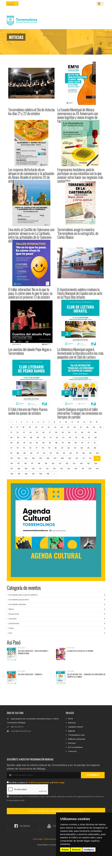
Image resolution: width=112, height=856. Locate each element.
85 (88, 448)
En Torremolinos (75, 747)
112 (90, 458)
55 (76, 437)
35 (37, 432)
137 (83, 468)
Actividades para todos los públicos (23, 595)
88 (18, 453)
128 (18, 468)
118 (39, 463)
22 (49, 427)
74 (18, 448)
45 (11, 437)
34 (30, 432)
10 (66, 422)
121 (60, 463)
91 (38, 453)
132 (47, 468)
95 (64, 453)
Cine (10, 633)
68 (69, 442)
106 (47, 458)
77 (36, 448)
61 (24, 442)
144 (40, 473)
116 (25, 463)
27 (81, 427)
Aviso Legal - (38, 839)
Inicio (70, 718)
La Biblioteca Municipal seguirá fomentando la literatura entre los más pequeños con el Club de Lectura (80, 353)
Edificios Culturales (76, 739)
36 (43, 432)
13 (84, 422)
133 (54, 468)
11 (72, 422)
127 (11, 468)
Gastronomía (13, 623)
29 (94, 427)
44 (95, 432)
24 (62, 427)
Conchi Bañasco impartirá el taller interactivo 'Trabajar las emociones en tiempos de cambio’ (79, 413)
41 (76, 432)
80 (56, 448)
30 (100, 427)
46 (18, 437)
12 (78, 422)
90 (31, 453)
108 (62, 458)
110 (77, 458)
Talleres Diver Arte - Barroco (30, 674)
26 (75, 427)
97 (77, 453)
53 (63, 437)
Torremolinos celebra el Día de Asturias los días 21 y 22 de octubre (31, 111)
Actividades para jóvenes (18, 599)
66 (56, 442)
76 (30, 448)
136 (75, 468)
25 (68, 427)
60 (18, 442)
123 (74, 463)
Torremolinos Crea (76, 735)
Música (11, 609)
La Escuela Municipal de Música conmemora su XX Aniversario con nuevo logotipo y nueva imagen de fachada (77, 115)
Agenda (71, 731)
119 (46, 463)
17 (17, 427)
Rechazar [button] (76, 849)
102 (18, 458)
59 (11, 442)
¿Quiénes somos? (75, 727)
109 (69, 458)
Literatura (12, 618)
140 (11, 473)
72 (94, 442)
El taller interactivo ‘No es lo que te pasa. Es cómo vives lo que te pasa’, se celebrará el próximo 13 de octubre (30, 293)
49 (38, 437)
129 (26, 468)
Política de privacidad (39, 782)
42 (82, 432)
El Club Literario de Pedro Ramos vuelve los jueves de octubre (27, 411)
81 (62, 448)
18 (23, 427)
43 (89, 432)
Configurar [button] (89, 849)
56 (83, 437)
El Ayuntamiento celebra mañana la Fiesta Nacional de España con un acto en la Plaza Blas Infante (79, 293)
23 (55, 427)
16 (11, 427)
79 (49, 448)
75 (24, 448)
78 (43, 448)
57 (89, 437)
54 (70, 437)
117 (32, 463)
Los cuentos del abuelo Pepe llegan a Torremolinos (29, 351)
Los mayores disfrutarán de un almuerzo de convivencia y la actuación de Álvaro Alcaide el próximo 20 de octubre (31, 175)
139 (97, 468)
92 (44, 453)
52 (57, 437)
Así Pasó (72, 743)
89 (24, 453)
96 (71, 453)
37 (50, 432)
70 (82, 442)
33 (24, 432)
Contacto (72, 751)
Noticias (72, 722)
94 (57, 453)
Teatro (11, 628)
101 (11, 458)
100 (97, 453)
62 (31, 442)
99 (90, 453)
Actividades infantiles (17, 604)
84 (82, 448)
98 (83, 453)
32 (17, 432)
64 (43, 442)
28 (87, 427)
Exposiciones (13, 614)
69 (76, 442)
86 (95, 448)
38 (56, 432)
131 (40, 468)
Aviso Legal (59, 782)
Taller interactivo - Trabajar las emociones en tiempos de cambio (86, 675)
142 (26, 473)
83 (75, 448)
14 (90, 422)
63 (37, 442)
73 (11, 448)
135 (68, 468)
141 (19, 473)
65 (50, 442)
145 (48, 473)
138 (90, 468)
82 (69, 448)
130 (33, 468)
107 (55, 458)
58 (96, 437)
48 (31, 437)
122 (67, 463)
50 (44, 437)
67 (63, 442)
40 (69, 432)
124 (81, 463)
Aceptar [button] (65, 849)
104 (33, 458)
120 (53, 463)
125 (88, 463)
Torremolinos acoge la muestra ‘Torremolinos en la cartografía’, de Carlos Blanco (77, 233)
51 (50, 437)
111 (83, 458)
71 (88, 442)
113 (97, 458)
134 (61, 468)
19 (30, 427)
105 (40, 458)
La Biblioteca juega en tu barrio (80, 650)
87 (11, 453)
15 (97, 422)
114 (11, 463)
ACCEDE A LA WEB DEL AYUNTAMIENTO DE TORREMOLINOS (56, 811)
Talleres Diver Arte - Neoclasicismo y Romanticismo (33, 652)
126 (95, 463)
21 (42, 427)
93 (51, 453)
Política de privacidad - (53, 839)
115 (18, 463)
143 (33, 473)
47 (24, 437)
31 (11, 432)
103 (26, 458)
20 (36, 427)
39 (63, 432)
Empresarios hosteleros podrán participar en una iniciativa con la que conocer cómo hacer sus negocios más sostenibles (80, 175)
